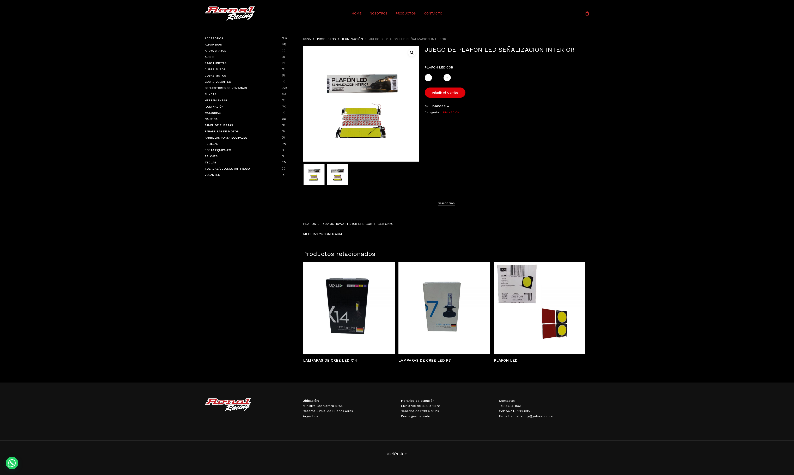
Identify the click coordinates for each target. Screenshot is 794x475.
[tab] (446, 203)
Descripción (446, 203)
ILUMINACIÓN (352, 39)
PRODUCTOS (326, 39)
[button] (412, 52)
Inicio (307, 39)
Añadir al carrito (445, 93)
